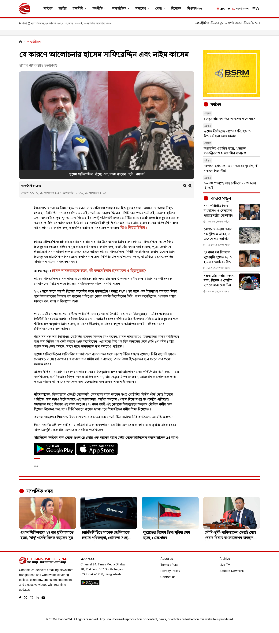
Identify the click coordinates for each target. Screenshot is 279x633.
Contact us (167, 577)
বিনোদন (176, 8)
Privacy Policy (170, 571)
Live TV (224, 565)
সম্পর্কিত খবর (39, 491)
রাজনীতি (78, 8)
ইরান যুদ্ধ (218, 23)
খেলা (158, 8)
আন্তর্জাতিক (119, 8)
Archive (224, 558)
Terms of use (169, 565)
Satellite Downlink (231, 571)
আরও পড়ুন (220, 198)
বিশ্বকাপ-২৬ (194, 8)
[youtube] (43, 598)
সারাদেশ (141, 8)
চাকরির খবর (253, 23)
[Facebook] (20, 598)
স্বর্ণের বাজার (235, 23)
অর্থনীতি (98, 8)
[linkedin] (37, 598)
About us (166, 558)
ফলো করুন (242, 8)
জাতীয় (63, 8)
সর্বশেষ (48, 8)
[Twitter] (25, 598)
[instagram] (31, 598)
